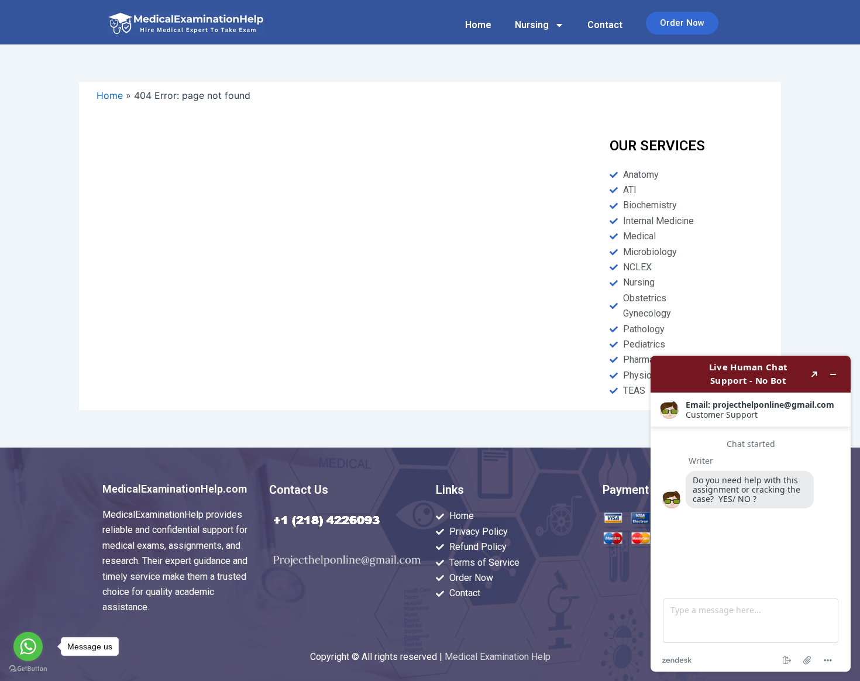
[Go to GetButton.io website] (28, 669)
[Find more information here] (750, 513)
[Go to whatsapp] (28, 646)
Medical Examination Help (498, 656)
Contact (604, 24)
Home (478, 24)
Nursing (532, 24)
